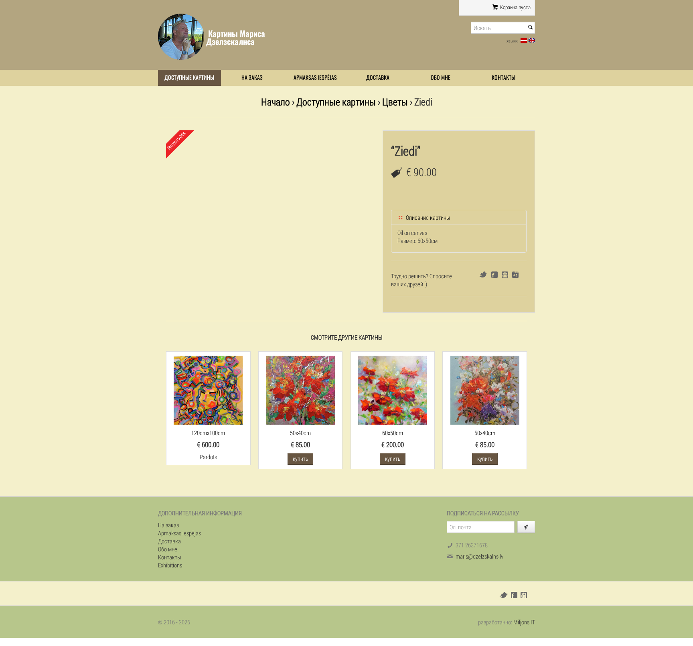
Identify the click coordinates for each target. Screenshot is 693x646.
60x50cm (392, 433)
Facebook (494, 274)
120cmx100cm (208, 433)
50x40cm (300, 433)
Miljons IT (524, 622)
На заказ (252, 77)
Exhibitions (170, 565)
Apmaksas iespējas (315, 77)
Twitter (483, 274)
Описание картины (427, 217)
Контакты (503, 77)
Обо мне (440, 77)
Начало (275, 101)
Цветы (395, 101)
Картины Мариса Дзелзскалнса (235, 37)
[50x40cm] (300, 389)
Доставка (377, 77)
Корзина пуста (515, 7)
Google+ (515, 274)
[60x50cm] (392, 389)
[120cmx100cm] (208, 389)
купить (300, 458)
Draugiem (505, 274)
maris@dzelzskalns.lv (479, 556)
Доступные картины (189, 77)
